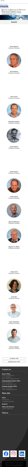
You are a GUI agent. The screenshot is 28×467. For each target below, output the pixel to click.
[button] (4, 6)
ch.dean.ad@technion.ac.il (12, 378)
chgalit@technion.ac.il (11, 389)
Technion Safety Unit (7, 408)
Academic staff (14, 358)
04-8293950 (9, 388)
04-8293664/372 (10, 375)
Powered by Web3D (17, 465)
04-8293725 (9, 382)
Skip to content (4, 5)
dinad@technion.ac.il (11, 384)
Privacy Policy (5, 399)
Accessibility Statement (8, 401)
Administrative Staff (14, 361)
